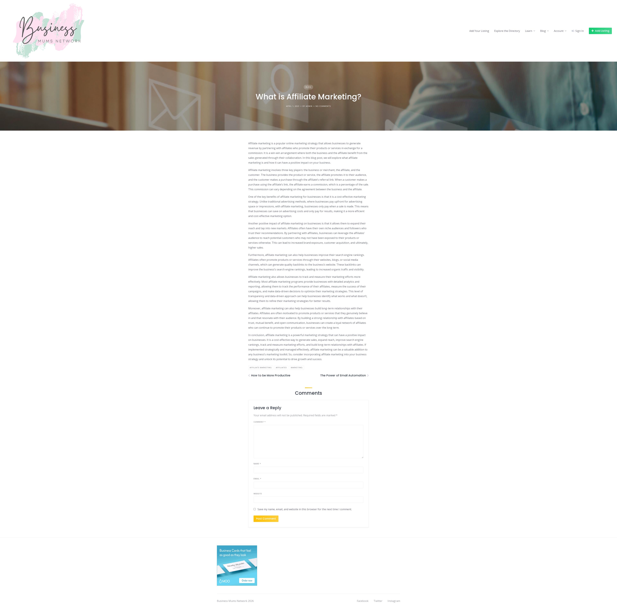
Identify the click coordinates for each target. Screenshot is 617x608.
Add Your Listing (479, 31)
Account (558, 31)
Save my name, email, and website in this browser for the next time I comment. (305, 509)
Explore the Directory (507, 31)
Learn (528, 31)
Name (257, 463)
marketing (297, 367)
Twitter (378, 601)
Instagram (394, 601)
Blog (543, 31)
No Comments (323, 106)
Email (257, 478)
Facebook (362, 601)
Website (258, 493)
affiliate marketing (261, 367)
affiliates (281, 367)
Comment (260, 422)
